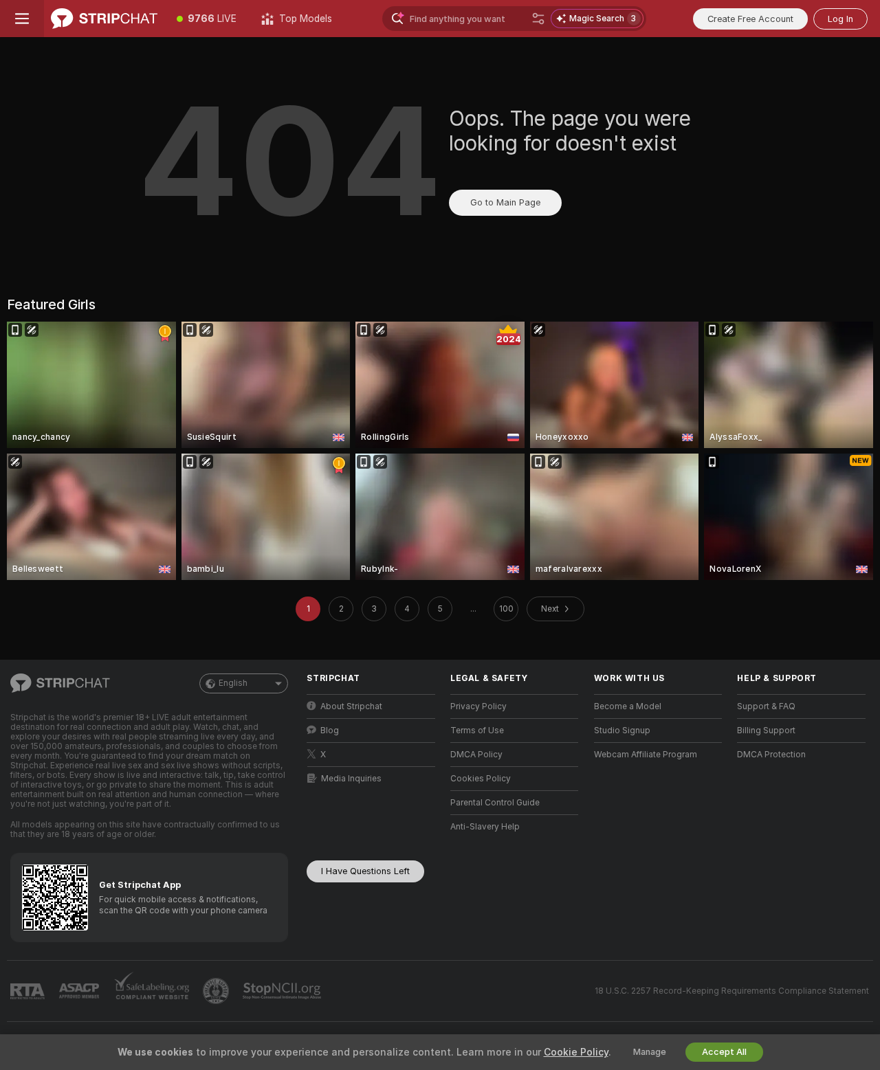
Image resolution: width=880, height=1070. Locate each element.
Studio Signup (622, 730)
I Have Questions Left (365, 871)
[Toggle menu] (22, 18)
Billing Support (766, 730)
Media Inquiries (351, 778)
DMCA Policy (476, 754)
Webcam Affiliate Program (645, 754)
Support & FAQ (766, 706)
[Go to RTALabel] (28, 991)
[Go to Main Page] (104, 18)
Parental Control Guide (495, 802)
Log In (840, 19)
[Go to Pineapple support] (217, 991)
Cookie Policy (576, 1052)
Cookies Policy (480, 778)
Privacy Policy (478, 706)
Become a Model (627, 706)
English (233, 683)
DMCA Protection (771, 754)
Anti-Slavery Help (485, 827)
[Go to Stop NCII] (283, 991)
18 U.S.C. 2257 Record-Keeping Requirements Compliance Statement (732, 991)
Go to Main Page (505, 202)
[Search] (538, 18)
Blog (329, 730)
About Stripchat (351, 706)
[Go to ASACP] (80, 991)
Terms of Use (477, 730)
